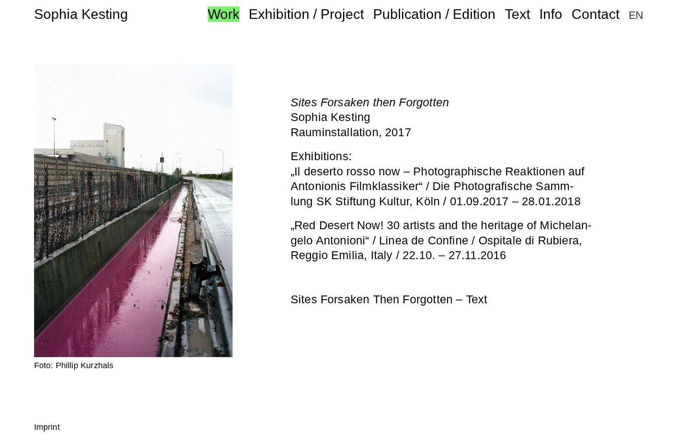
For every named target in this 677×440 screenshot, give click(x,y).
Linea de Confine (423, 240)
